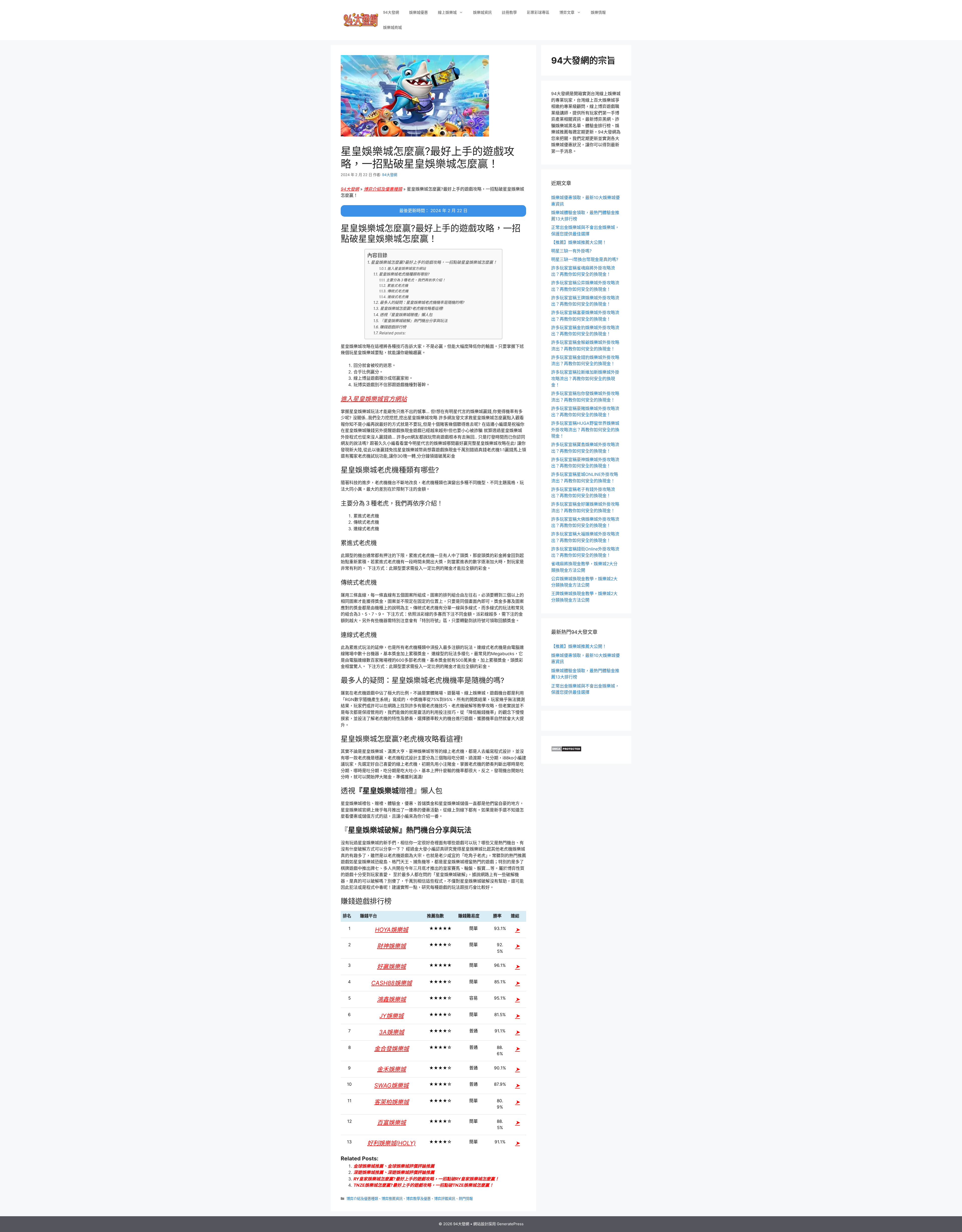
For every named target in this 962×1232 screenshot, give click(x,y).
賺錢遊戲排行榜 (393, 327)
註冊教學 (509, 12)
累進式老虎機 (397, 286)
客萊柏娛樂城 (391, 1102)
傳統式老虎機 (397, 291)
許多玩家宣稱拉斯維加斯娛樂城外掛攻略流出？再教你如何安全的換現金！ (585, 378)
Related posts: (392, 333)
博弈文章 (566, 12)
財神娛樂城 (391, 945)
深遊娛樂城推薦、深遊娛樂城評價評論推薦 (393, 1172)
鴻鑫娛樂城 (391, 999)
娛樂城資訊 (482, 12)
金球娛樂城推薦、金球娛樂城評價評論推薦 (393, 1166)
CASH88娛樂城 (391, 983)
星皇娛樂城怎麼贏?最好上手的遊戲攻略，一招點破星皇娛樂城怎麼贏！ (434, 262)
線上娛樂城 (447, 12)
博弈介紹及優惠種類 (383, 189)
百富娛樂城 (391, 1122)
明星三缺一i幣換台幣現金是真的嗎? (584, 259)
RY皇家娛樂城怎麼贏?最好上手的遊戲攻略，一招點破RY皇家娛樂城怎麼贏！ (426, 1178)
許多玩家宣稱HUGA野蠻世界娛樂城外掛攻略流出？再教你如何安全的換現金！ (585, 430)
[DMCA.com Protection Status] (566, 750)
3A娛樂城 (391, 1032)
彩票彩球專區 (538, 12)
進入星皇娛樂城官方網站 (406, 268)
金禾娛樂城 (391, 1069)
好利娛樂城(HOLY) (391, 1143)
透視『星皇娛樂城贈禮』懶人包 (406, 314)
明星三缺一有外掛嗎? (571, 250)
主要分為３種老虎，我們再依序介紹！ (416, 280)
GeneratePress (510, 1223)
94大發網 (391, 12)
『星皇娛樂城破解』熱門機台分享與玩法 (413, 320)
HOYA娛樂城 (391, 929)
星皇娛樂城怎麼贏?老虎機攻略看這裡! (411, 308)
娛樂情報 (598, 12)
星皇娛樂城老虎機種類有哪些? (404, 274)
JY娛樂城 (392, 1015)
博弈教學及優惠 (418, 1198)
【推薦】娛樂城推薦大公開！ (579, 242)
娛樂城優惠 (418, 12)
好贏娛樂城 (391, 966)
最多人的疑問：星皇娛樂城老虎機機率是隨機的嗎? (422, 302)
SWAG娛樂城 (391, 1085)
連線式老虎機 (397, 297)
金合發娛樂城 (391, 1048)
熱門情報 (466, 1198)
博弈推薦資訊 (392, 1198)
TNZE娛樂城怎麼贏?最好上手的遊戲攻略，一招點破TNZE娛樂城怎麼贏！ (423, 1185)
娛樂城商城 (392, 27)
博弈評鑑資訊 (444, 1198)
